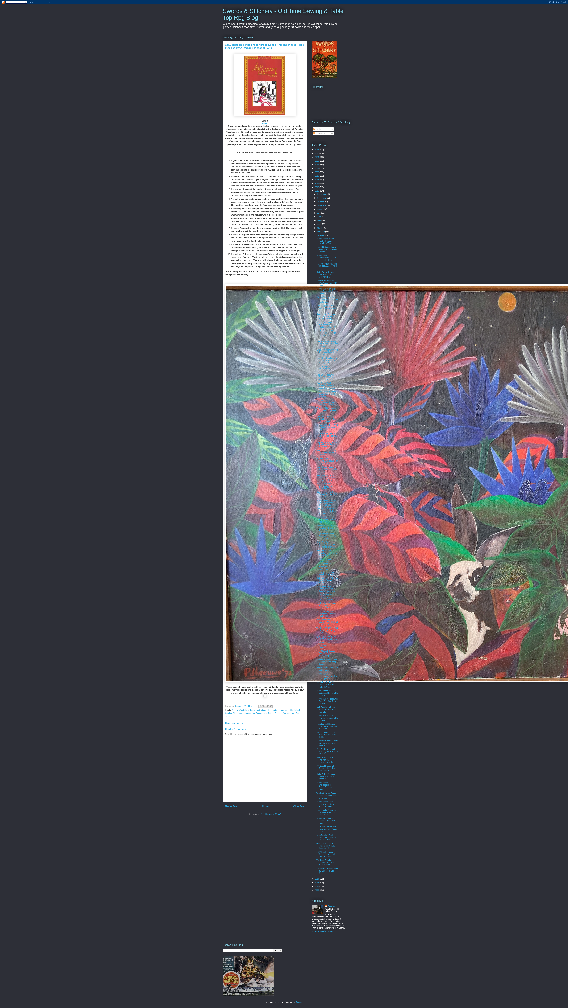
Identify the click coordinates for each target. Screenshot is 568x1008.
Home (265, 806)
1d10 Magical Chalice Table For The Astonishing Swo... (325, 653)
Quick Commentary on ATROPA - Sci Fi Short (327, 637)
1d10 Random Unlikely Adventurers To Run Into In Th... (326, 519)
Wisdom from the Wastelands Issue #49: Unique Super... (327, 461)
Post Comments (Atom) (271, 814)
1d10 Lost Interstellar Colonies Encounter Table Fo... (325, 820)
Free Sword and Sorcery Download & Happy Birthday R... (326, 444)
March (320, 228)
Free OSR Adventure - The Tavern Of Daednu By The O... (327, 511)
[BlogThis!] (262, 706)
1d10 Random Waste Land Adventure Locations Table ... (325, 241)
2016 (317, 187)
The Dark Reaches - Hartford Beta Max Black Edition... (325, 862)
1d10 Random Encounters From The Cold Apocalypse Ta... (326, 676)
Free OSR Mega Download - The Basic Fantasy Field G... (326, 419)
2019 (317, 176)
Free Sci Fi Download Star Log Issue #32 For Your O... (327, 751)
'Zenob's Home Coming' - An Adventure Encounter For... (327, 368)
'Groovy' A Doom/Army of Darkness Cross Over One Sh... (327, 352)
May (319, 220)
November (321, 198)
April (319, 224)
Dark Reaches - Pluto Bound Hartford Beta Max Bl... (326, 709)
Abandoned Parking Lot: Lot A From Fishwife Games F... (326, 452)
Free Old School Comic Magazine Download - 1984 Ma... (326, 249)
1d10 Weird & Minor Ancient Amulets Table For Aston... (327, 718)
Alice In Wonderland (240, 710)
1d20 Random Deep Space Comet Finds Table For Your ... (326, 854)
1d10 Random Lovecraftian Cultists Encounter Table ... (326, 257)
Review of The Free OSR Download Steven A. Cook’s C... (327, 427)
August (320, 209)
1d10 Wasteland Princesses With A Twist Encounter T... (326, 402)
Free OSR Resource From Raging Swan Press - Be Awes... (325, 377)
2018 (317, 180)
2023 (317, 161)
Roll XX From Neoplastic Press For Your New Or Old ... (327, 734)
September (322, 205)
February (321, 232)
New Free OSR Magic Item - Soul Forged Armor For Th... (325, 477)
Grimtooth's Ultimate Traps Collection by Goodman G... (325, 845)
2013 (317, 883)
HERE (264, 123)
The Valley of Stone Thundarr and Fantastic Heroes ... (326, 597)
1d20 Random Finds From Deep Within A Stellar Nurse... (326, 837)
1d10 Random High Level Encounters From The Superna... (327, 393)
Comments (320, 133)
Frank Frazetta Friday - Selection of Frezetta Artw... (326, 435)
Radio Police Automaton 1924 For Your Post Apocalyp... (326, 776)
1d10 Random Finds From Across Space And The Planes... (326, 803)
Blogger (299, 1002)
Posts (318, 129)
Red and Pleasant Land (285, 713)
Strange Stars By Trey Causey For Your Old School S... (326, 494)
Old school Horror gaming (244, 713)
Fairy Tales (284, 710)
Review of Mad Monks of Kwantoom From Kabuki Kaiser (327, 527)
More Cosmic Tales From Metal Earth (327, 669)
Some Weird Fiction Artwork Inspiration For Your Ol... (327, 469)
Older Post (298, 806)
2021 (317, 168)
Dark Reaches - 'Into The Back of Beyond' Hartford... (327, 580)
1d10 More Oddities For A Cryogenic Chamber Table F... (327, 645)
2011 (317, 890)
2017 (317, 183)
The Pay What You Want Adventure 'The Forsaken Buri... (327, 605)
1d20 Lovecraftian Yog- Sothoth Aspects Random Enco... (326, 502)
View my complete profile (322, 931)
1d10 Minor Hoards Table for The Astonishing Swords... (327, 743)
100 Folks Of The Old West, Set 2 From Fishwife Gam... (325, 684)
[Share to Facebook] (268, 706)
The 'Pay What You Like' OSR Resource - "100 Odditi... (326, 266)
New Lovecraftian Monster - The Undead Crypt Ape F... (327, 622)
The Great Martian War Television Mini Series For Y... (326, 829)
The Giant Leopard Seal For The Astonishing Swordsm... (326, 661)
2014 (317, 879)
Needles (331, 906)
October (321, 202)
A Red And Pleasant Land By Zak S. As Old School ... (327, 871)
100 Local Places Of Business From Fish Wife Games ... (326, 768)
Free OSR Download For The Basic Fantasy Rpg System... (326, 360)
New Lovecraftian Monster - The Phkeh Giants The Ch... (326, 553)
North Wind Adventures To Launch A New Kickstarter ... (326, 274)
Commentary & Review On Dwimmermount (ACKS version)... (326, 316)
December (321, 194)
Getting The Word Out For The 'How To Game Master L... (327, 299)
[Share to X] (265, 706)
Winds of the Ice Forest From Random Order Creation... (326, 795)
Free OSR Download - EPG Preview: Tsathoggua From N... (326, 324)
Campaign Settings (258, 710)
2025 (317, 153)
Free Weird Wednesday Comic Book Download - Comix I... (327, 343)
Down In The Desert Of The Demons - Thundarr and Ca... (326, 759)
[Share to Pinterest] (271, 706)
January (321, 235)
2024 (317, 157)
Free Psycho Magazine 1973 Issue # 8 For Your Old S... (326, 812)
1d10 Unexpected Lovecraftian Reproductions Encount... (323, 562)
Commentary (273, 710)
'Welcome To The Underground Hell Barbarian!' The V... (325, 486)
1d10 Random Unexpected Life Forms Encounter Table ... (324, 786)
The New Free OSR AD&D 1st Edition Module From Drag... (326, 572)
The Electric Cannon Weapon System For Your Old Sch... (326, 536)
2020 (317, 172)
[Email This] (259, 706)
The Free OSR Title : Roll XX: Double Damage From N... (327, 630)
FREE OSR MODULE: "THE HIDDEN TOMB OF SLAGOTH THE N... (326, 334)
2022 (317, 165)
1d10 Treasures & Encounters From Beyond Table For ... (326, 588)
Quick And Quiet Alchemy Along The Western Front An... (325, 544)
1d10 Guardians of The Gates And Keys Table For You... (327, 692)
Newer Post (231, 806)
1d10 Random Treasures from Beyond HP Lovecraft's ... (326, 291)
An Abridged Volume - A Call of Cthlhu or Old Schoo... (326, 308)
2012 (317, 886)
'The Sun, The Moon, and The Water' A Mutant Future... (327, 410)
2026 (317, 150)
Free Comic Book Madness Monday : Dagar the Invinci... (325, 385)
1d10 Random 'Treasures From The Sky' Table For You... (327, 701)
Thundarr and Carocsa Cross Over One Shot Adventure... (326, 726)
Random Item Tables (265, 713)
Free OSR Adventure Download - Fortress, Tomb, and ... (326, 613)
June (319, 217)
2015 (317, 191)
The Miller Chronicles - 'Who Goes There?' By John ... (327, 282)
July (319, 213)
